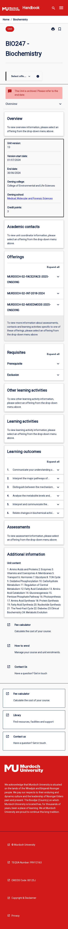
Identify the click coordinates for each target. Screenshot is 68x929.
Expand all (53, 267)
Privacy (16, 915)
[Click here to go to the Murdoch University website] (11, 9)
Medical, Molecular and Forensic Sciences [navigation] (30, 198)
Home (6, 19)
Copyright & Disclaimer (24, 898)
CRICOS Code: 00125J (24, 880)
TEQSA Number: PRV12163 (27, 862)
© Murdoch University (23, 844)
